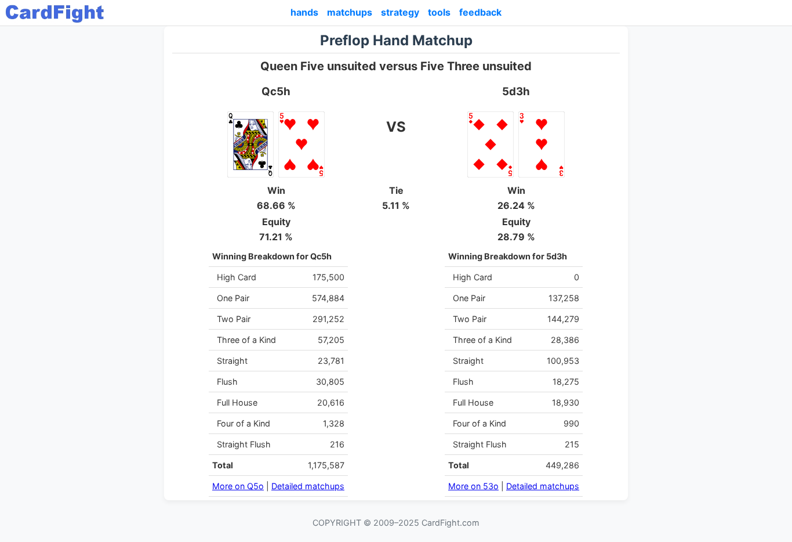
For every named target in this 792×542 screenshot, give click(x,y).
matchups (349, 12)
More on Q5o (238, 486)
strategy (400, 12)
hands (304, 12)
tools (439, 12)
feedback (480, 12)
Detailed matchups (307, 486)
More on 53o (473, 486)
